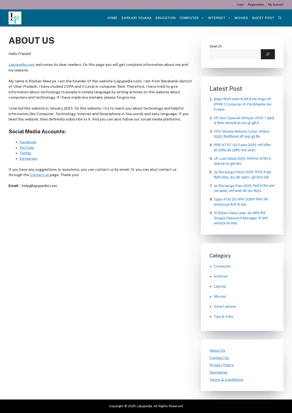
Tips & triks (223, 316)
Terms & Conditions (226, 379)
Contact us (40, 175)
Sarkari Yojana (136, 18)
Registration (256, 4)
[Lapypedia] (15, 18)
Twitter (25, 153)
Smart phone (225, 306)
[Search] (268, 54)
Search (215, 46)
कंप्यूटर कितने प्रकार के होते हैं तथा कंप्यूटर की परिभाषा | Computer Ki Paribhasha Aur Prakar (243, 104)
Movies (241, 18)
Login (240, 4)
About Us (217, 350)
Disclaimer (218, 372)
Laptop (220, 286)
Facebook (27, 142)
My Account (275, 4)
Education (166, 18)
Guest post (263, 18)
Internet (217, 18)
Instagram (28, 158)
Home (112, 18)
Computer (189, 18)
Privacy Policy (221, 365)
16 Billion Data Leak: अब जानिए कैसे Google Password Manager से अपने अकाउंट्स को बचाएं (241, 218)
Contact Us (219, 358)
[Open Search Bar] (279, 18)
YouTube (26, 148)
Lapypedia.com (22, 64)
